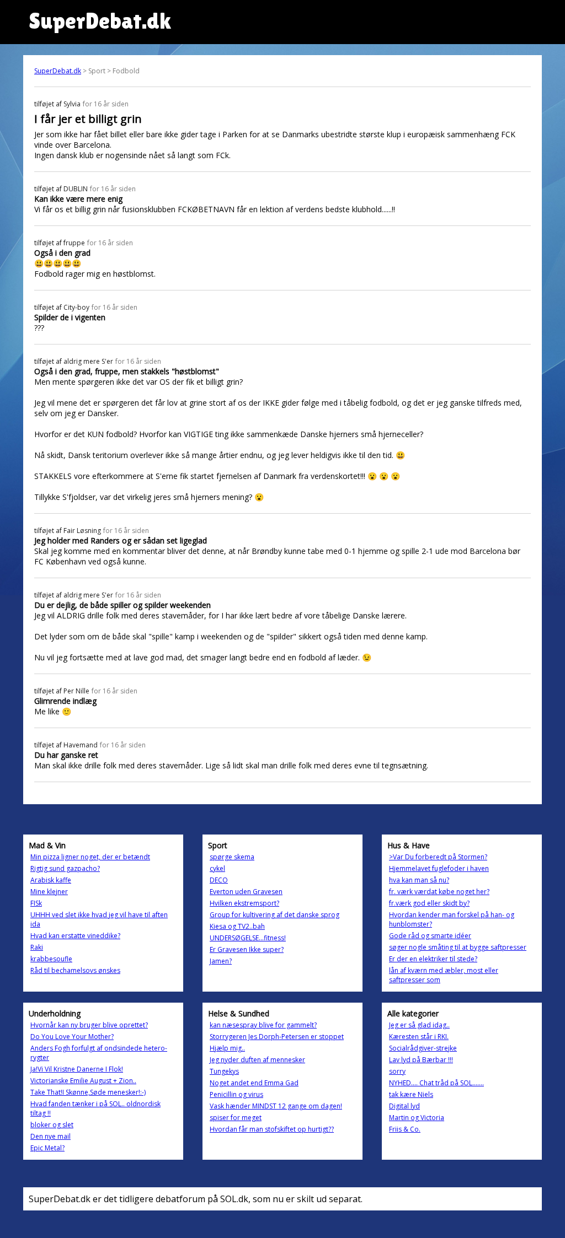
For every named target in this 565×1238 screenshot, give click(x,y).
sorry (397, 1071)
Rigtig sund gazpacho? (65, 868)
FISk (36, 903)
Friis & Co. (404, 1129)
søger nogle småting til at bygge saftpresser (457, 947)
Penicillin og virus (236, 1094)
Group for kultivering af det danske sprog (274, 914)
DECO (219, 880)
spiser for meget (236, 1117)
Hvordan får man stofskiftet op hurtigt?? (272, 1129)
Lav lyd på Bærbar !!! (421, 1059)
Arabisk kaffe (50, 880)
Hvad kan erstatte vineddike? (75, 935)
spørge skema (232, 857)
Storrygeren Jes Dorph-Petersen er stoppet (277, 1036)
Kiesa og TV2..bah (237, 926)
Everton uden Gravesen (246, 891)
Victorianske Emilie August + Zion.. (83, 1080)
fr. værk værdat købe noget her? (439, 891)
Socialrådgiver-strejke (423, 1048)
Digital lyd (404, 1106)
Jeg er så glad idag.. (419, 1025)
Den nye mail (50, 1136)
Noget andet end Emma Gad (254, 1083)
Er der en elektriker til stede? (433, 959)
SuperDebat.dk (57, 71)
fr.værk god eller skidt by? (429, 903)
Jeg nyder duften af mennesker (257, 1059)
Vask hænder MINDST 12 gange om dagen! (276, 1106)
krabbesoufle (51, 959)
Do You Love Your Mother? (72, 1036)
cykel (217, 868)
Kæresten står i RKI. (419, 1036)
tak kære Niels (411, 1094)
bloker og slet (51, 1124)
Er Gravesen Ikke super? (247, 949)
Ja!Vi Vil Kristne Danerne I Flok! (76, 1069)
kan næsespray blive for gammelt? (263, 1025)
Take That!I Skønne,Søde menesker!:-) (88, 1092)
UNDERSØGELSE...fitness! (248, 938)
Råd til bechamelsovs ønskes (75, 970)
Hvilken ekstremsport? (244, 903)
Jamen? (221, 961)
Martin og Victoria (416, 1117)
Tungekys (224, 1071)
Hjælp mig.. (227, 1048)
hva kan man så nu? (419, 880)
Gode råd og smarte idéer (430, 935)
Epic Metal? (47, 1148)
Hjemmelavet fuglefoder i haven (439, 868)
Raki (36, 947)
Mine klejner (49, 891)
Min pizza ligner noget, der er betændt (90, 857)
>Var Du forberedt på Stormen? (438, 857)
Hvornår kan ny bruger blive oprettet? (89, 1025)
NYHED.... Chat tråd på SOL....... (436, 1083)
